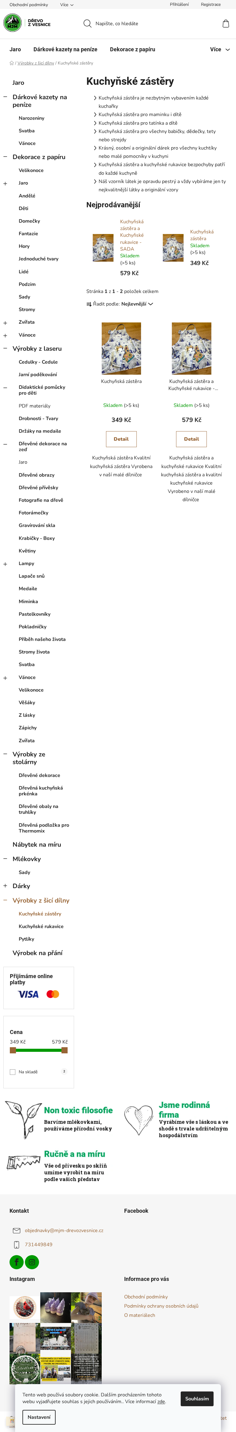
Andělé (27, 196)
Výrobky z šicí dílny (41, 900)
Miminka (28, 601)
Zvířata (27, 322)
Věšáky (27, 702)
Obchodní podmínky (29, 5)
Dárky (21, 886)
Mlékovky (27, 859)
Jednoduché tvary (38, 259)
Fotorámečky (33, 512)
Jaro (18, 82)
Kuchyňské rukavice (41, 926)
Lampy (26, 563)
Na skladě (42, 1072)
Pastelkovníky (34, 614)
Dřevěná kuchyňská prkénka (41, 791)
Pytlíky (26, 939)
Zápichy (28, 727)
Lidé (24, 271)
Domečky (29, 221)
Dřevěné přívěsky (38, 487)
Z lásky (27, 715)
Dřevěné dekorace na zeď (43, 446)
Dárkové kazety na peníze (40, 101)
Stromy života (34, 652)
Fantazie (28, 233)
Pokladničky (32, 626)
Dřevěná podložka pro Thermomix (44, 828)
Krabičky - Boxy (37, 538)
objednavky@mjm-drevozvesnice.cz (64, 1230)
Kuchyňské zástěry (40, 914)
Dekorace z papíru (39, 157)
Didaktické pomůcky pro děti (42, 390)
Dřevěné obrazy (36, 475)
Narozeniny (31, 118)
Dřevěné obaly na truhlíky (38, 809)
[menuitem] (15, 49)
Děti (23, 208)
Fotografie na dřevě (41, 500)
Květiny (27, 551)
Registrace (211, 4)
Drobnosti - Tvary (38, 418)
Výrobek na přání (37, 953)
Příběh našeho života (42, 639)
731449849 (39, 1244)
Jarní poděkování (38, 374)
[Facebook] (17, 1262)
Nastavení (39, 1417)
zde (161, 1401)
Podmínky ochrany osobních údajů (161, 1306)
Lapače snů (32, 576)
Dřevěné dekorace (39, 775)
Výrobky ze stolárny (29, 758)
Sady (24, 297)
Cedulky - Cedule (38, 362)
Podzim (27, 284)
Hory (24, 246)
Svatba (27, 130)
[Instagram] (32, 1262)
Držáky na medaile (40, 431)
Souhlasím (197, 1398)
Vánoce (27, 143)
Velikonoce (31, 170)
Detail (121, 439)
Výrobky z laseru (37, 348)
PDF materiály (34, 406)
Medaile (28, 588)
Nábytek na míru (37, 844)
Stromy (27, 309)
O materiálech (139, 1315)
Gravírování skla (37, 525)
